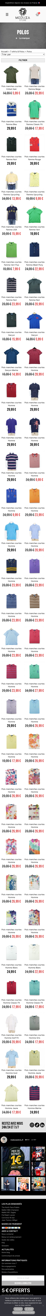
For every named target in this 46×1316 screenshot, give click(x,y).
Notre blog (6, 1252)
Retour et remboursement (11, 1237)
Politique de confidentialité (23, 1312)
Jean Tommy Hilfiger (9, 1220)
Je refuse (29, 1309)
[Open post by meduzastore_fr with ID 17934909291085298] (23, 1184)
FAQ (3, 1243)
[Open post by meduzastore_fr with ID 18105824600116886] (38, 1169)
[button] (22, 38)
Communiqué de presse (11, 1256)
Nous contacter (8, 1234)
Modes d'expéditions (10, 1272)
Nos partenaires (8, 1269)
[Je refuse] (43, 1305)
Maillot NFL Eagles (9, 1212)
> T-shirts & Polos (16, 51)
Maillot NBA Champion (10, 1210)
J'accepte (18, 1309)
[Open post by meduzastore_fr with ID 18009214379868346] (38, 1184)
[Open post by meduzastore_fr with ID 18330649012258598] (38, 1153)
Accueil (4, 51)
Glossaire (5, 1246)
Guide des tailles (8, 1240)
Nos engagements (9, 1266)
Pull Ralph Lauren (8, 1215)
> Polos (28, 51)
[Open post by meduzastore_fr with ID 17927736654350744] (8, 1184)
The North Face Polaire (10, 1207)
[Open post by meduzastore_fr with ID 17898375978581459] (15, 1161)
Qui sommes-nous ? (9, 1263)
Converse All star (8, 1218)
